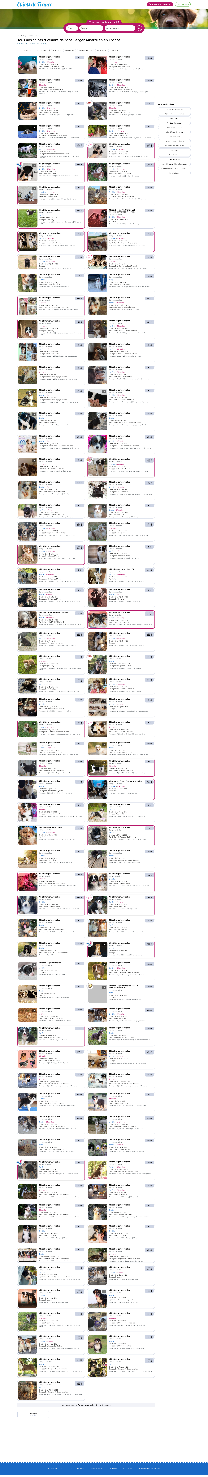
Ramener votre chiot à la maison (174, 168)
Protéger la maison (174, 123)
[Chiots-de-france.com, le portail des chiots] (34, 4)
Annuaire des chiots (55, 1468)
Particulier (102, 50)
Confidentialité (97, 1468)
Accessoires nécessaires (174, 114)
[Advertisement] (86, 1436)
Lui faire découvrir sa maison (174, 132)
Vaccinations (174, 155)
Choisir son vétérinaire (174, 109)
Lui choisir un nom (174, 127)
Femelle (69, 50)
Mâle (56, 50)
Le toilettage (174, 173)
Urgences (174, 150)
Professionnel (85, 50)
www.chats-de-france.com (149, 1468)
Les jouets (174, 118)
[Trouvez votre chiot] (139, 28)
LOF (115, 50)
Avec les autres (174, 136)
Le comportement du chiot (174, 141)
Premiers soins (174, 159)
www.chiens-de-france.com (121, 1468)
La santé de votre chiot (174, 146)
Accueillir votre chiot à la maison (174, 164)
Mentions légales (77, 1468)
